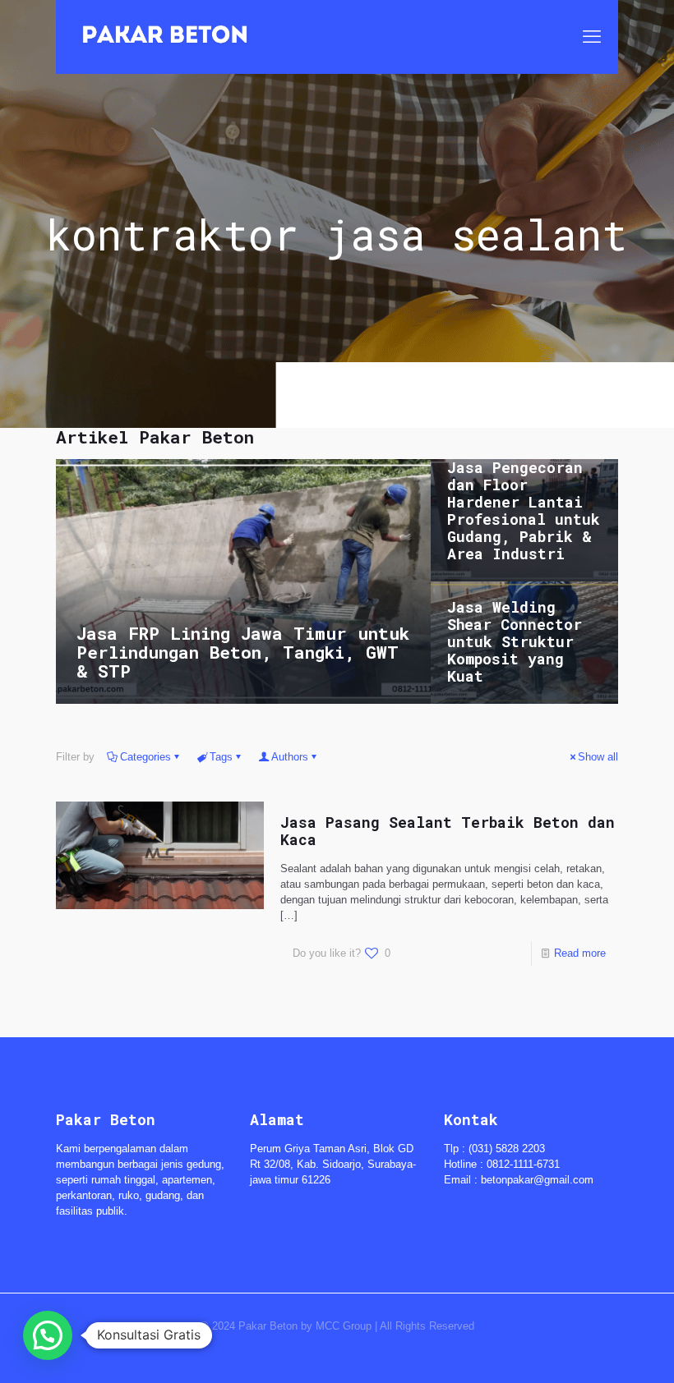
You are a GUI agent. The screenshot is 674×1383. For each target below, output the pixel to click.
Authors (289, 757)
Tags (221, 757)
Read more (580, 953)
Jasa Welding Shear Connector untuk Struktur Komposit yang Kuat (514, 641)
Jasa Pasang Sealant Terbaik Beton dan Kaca (447, 830)
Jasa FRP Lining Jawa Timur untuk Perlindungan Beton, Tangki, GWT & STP (242, 652)
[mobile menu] (592, 37)
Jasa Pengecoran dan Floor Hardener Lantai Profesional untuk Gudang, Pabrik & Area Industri (523, 510)
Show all (598, 757)
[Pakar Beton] (164, 37)
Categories (145, 757)
